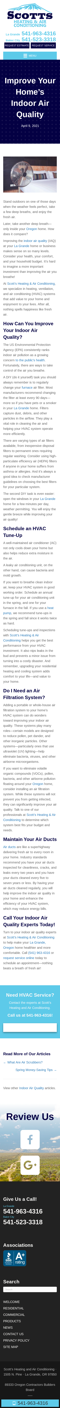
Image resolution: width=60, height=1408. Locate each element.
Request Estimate (17, 45)
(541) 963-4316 (39, 953)
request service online (18, 958)
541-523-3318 (31, 39)
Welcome (11, 1302)
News (8, 1327)
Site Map (10, 1347)
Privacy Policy (16, 1340)
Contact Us (13, 1334)
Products (12, 1321)
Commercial (14, 1314)
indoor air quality (35, 241)
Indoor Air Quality (31, 1088)
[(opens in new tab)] (30, 1139)
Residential (13, 1308)
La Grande (21, 246)
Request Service (43, 45)
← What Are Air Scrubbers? (23, 1062)
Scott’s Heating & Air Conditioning (31, 283)
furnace (27, 387)
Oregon (31, 229)
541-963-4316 (31, 33)
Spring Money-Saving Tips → (36, 1070)
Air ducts (9, 847)
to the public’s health (30, 360)
